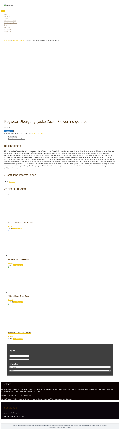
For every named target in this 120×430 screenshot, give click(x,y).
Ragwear (12, 182)
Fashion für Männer (10, 23)
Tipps (6, 19)
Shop (5, 25)
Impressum (7, 31)
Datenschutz (8, 29)
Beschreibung (12, 137)
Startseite (7, 40)
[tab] (62, 137)
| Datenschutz (15, 413)
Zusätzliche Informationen (16, 139)
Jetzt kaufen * (9, 131)
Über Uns (7, 27)
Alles (5, 14)
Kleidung (7, 16)
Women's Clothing (18, 40)
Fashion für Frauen (10, 21)
